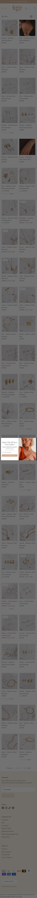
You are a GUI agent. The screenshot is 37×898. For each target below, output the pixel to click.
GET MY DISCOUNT (9, 455)
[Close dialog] (35, 439)
